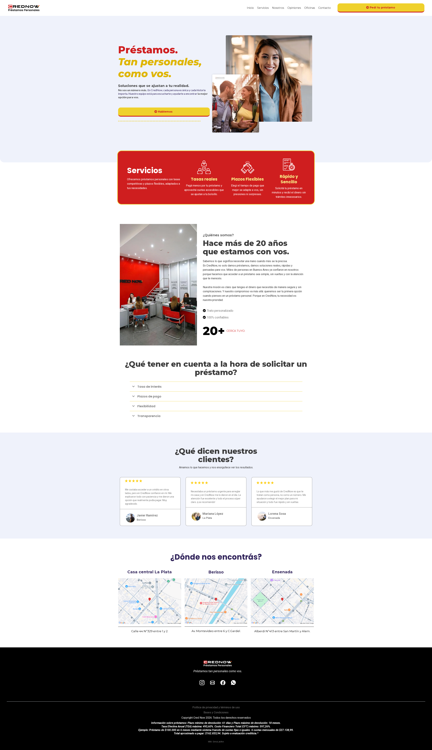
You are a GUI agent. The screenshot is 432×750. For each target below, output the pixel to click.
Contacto (324, 7)
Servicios (263, 7)
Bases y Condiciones (216, 712)
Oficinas (309, 7)
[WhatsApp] (233, 682)
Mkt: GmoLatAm (216, 741)
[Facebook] (223, 682)
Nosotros (278, 7)
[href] (149, 601)
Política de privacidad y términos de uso (216, 707)
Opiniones (294, 7)
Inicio (250, 7)
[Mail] (212, 682)
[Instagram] (202, 682)
